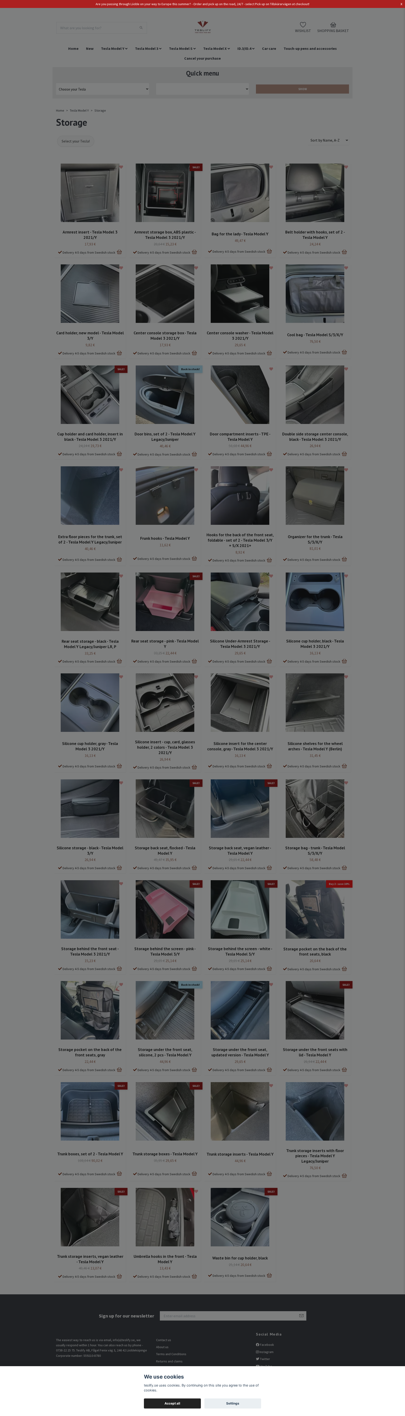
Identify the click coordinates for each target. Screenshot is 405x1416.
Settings (232, 1403)
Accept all (172, 1403)
